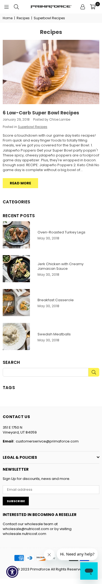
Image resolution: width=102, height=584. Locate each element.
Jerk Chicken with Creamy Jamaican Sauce (61, 266)
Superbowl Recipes (32, 127)
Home (8, 18)
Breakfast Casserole (56, 300)
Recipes (23, 18)
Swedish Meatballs (54, 334)
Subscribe (16, 501)
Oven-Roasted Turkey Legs (61, 232)
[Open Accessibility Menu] (12, 572)
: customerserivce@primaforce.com (46, 441)
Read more (20, 183)
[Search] (16, 7)
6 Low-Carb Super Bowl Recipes (41, 113)
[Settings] (83, 7)
